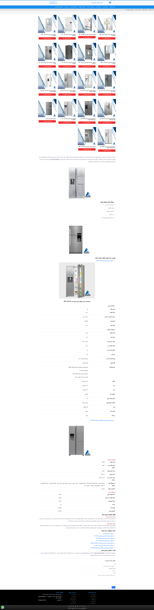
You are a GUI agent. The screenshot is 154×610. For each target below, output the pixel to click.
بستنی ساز (66, 7)
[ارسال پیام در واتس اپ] (3, 607)
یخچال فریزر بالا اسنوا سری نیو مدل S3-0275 (103, 536)
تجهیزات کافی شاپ (58, 7)
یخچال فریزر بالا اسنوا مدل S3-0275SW (104, 541)
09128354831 (52, 2)
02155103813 (53, 3)
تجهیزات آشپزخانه (82, 7)
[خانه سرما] (110, 2)
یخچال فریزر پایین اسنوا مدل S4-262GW (104, 538)
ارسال (113, 587)
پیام (114, 573)
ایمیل (114, 568)
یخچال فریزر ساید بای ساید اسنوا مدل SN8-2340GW (102, 543)
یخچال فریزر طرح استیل (108, 533)
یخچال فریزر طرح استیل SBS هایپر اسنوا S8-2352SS (101, 420)
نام (114, 564)
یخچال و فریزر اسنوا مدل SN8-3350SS (104, 261)
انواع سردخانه (98, 7)
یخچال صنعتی (112, 7)
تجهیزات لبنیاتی (74, 7)
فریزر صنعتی (105, 7)
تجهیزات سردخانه (90, 7)
